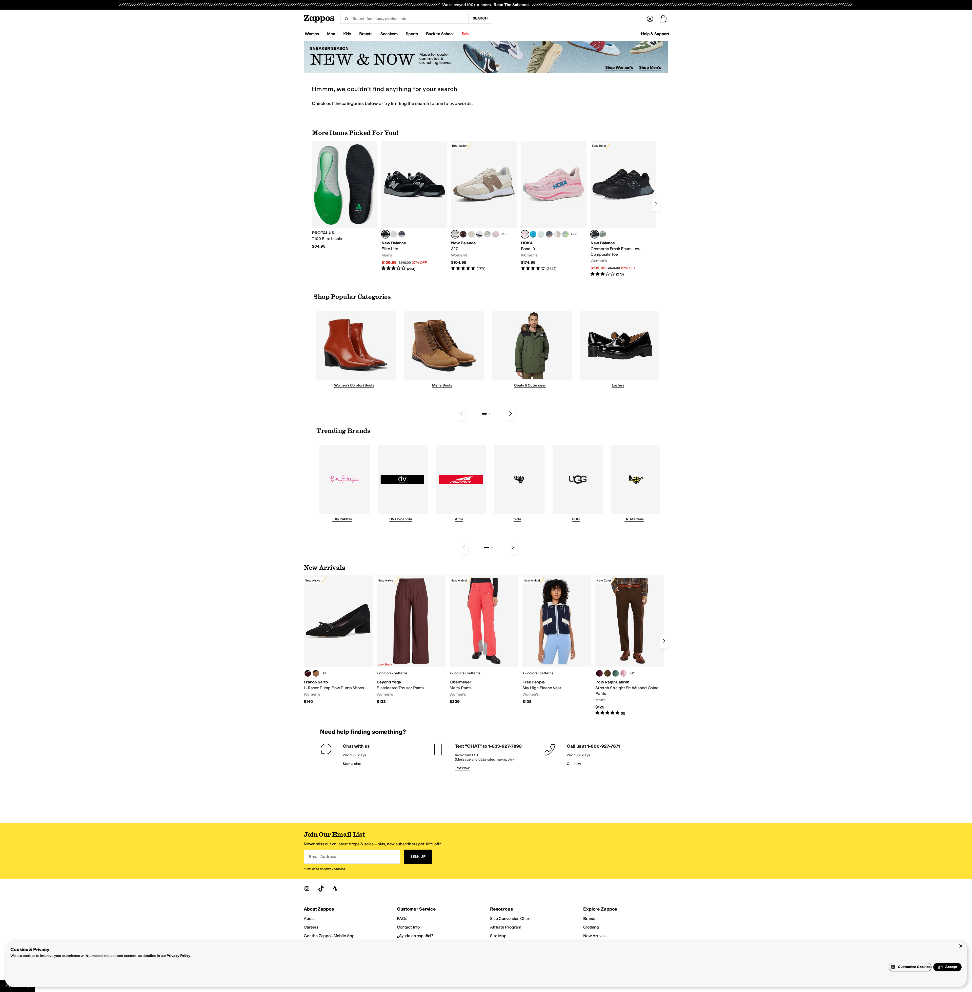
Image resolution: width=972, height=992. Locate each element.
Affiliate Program (505, 927)
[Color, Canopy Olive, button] (607, 673)
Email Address (322, 856)
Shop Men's (650, 67)
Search (480, 18)
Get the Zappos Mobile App (329, 935)
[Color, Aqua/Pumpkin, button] (603, 234)
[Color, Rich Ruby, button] (599, 673)
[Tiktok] (321, 888)
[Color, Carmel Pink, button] (624, 673)
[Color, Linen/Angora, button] (471, 234)
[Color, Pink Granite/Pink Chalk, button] (496, 234)
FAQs (402, 918)
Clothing (591, 927)
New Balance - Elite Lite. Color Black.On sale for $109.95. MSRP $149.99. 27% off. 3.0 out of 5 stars (414, 206)
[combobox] (404, 19)
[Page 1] (484, 414)
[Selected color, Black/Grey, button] (595, 234)
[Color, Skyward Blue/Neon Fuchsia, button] (533, 234)
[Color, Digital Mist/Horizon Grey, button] (479, 234)
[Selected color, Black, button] (385, 234)
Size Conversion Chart (510, 918)
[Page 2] (489, 414)
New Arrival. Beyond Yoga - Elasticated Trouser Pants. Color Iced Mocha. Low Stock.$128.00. (411, 639)
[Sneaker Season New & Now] (486, 57)
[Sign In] (650, 19)
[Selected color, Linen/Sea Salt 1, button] (455, 234)
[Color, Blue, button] (394, 234)
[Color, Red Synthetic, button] (308, 673)
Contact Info (408, 927)
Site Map (498, 935)
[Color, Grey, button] (402, 234)
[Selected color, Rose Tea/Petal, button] (525, 234)
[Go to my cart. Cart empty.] (663, 19)
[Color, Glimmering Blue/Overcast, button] (565, 234)
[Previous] (461, 413)
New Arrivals (594, 935)
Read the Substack (512, 4)
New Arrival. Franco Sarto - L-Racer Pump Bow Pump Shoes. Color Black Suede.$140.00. (338, 639)
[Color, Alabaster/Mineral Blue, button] (557, 234)
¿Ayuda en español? (415, 935)
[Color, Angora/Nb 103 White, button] (487, 234)
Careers (311, 927)
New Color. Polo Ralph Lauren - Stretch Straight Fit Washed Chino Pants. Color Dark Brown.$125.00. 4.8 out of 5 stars (629, 645)
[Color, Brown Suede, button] (316, 673)
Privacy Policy (178, 956)
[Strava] (335, 888)
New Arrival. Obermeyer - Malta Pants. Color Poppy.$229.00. (484, 639)
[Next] (656, 204)
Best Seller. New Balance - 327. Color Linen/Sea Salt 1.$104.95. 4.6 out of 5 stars (484, 206)
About (309, 918)
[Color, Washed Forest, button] (616, 673)
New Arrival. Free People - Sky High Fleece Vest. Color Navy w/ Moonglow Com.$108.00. (556, 639)
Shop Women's (619, 67)
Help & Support (655, 33)
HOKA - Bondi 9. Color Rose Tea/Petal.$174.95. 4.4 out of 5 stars (553, 206)
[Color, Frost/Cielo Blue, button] (541, 234)
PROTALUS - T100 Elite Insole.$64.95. (344, 195)
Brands (589, 918)
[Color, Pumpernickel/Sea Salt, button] (463, 234)
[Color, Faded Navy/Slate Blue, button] (549, 234)
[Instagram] (306, 888)
